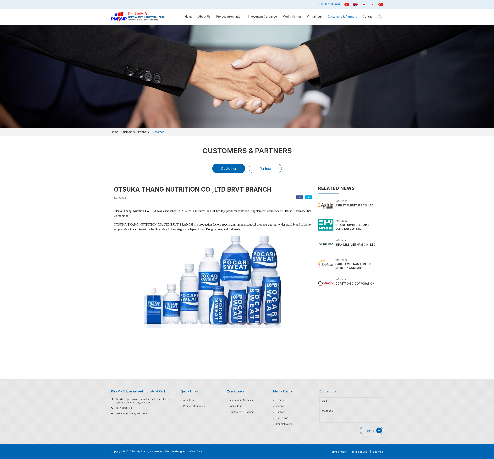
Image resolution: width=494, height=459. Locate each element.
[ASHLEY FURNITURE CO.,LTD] (325, 205)
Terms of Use (338, 451)
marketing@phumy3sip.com (131, 413)
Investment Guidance (262, 16)
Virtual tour (314, 16)
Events (280, 400)
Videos (280, 406)
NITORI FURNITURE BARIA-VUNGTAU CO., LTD (353, 226)
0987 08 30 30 (123, 408)
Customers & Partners (342, 16)
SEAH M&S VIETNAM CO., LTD (355, 244)
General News (284, 424)
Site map (378, 451)
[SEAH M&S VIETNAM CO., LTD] (325, 244)
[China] (380, 4)
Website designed (175, 451)
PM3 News (282, 418)
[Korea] (372, 4)
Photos (280, 412)
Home (189, 16)
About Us (204, 16)
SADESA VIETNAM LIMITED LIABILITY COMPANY (353, 266)
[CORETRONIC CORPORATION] (325, 283)
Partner (265, 169)
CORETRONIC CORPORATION (355, 283)
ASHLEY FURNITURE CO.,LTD (354, 205)
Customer (228, 169)
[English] (355, 4)
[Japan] (363, 4)
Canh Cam (196, 451)
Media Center (292, 16)
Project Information (229, 16)
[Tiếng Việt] (346, 4)
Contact (368, 16)
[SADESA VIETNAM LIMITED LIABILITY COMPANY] (325, 263)
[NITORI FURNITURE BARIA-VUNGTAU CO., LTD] (325, 225)
